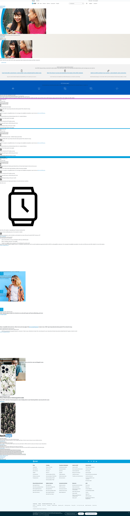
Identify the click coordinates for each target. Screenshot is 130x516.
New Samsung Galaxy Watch (51, 490)
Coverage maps (39, 505)
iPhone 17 (47, 472)
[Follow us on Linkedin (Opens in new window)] (96, 461)
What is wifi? (74, 497)
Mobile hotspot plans (62, 476)
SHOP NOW (2, 36)
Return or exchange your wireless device (76, 496)
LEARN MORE (3, 62)
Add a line (61, 470)
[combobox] (76, 3)
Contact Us (117, 90)
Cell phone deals (88, 468)
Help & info (87, 494)
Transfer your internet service (77, 476)
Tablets (34, 472)
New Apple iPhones (36, 485)
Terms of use (44, 505)
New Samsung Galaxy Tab (50, 486)
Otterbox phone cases (63, 490)
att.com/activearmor (33, 327)
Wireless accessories (36, 476)
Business (37, 0)
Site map (34, 505)
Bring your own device (76, 472)
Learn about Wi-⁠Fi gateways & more (39, 90)
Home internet (35, 470)
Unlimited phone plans (63, 467)
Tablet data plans (62, 474)
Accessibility (49, 505)
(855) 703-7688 (3, 39)
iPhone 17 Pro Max (49, 467)
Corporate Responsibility (90, 490)
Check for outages (65, 90)
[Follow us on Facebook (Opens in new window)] (91, 461)
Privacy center (73, 505)
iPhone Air (48, 470)
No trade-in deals (88, 480)
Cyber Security (94, 505)
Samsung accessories (63, 488)
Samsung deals (88, 472)
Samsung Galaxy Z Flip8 (50, 479)
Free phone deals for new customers (90, 478)
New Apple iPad (48, 485)
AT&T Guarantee (88, 495)
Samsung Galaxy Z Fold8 (50, 477)
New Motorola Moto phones (37, 490)
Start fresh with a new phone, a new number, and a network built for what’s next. (21, 73)
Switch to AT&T (75, 467)
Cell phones (35, 467)
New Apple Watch (49, 488)
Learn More (2, 441)
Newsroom (87, 486)
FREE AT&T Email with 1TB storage (47, 503)
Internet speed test (75, 470)
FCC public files (35, 506)
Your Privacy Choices (80, 505)
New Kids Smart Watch (50, 494)
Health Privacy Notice (88, 505)
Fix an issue (13, 90)
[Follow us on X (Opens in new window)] (89, 461)
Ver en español (95, 0)
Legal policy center (60, 505)
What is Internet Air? (75, 486)
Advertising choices (67, 505)
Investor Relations (89, 488)
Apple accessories (62, 485)
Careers (87, 492)
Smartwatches (35, 474)
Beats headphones (62, 492)
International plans (62, 468)
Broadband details (54, 505)
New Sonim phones (36, 492)
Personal (33, 0)
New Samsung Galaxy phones (38, 486)
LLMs (54, 503)
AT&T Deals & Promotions (90, 467)
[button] (38, 3)
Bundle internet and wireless (77, 485)
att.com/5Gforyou (41, 113)
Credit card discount (89, 476)
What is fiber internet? (76, 491)
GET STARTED (3, 236)
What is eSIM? (74, 493)
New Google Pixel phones (37, 488)
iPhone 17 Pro (48, 468)
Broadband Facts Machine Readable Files (90, 498)
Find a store (90, 0)
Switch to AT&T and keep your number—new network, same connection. (108, 73)
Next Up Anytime (62, 477)
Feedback (39, 503)
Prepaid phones (35, 477)
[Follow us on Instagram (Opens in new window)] (94, 461)
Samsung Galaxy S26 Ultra (50, 474)
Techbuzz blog (35, 503)
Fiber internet (35, 468)
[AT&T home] (34, 3)
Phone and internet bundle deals (91, 474)
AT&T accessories (62, 486)
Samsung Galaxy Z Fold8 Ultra (51, 476)
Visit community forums (91, 90)
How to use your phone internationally (76, 489)
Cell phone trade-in (75, 474)
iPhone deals (88, 470)
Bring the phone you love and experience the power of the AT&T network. (65, 73)
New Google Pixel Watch (50, 492)
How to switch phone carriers (77, 468)
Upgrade (60, 472)
